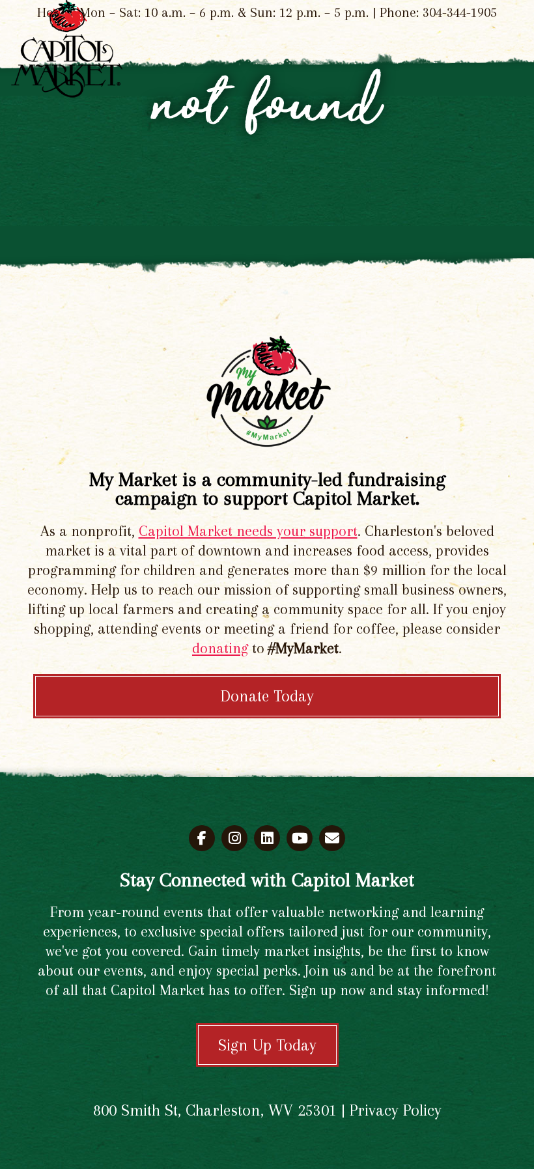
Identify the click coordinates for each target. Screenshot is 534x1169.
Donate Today (267, 695)
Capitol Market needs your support (248, 530)
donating (220, 648)
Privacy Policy (396, 1110)
